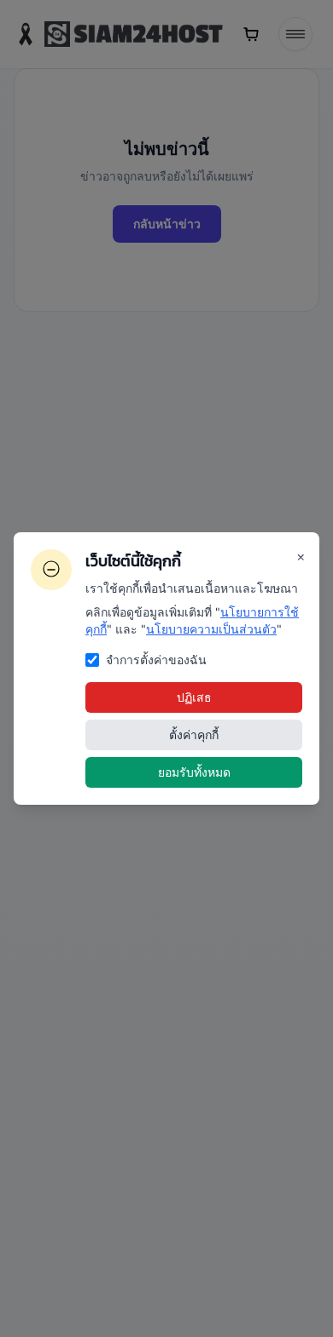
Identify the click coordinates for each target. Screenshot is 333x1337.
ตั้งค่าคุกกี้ (194, 734)
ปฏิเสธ (194, 697)
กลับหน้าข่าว (167, 223)
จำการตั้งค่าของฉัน (156, 659)
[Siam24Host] (118, 34)
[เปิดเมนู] (295, 34)
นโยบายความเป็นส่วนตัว (211, 629)
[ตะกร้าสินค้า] (251, 34)
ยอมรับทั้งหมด (194, 772)
